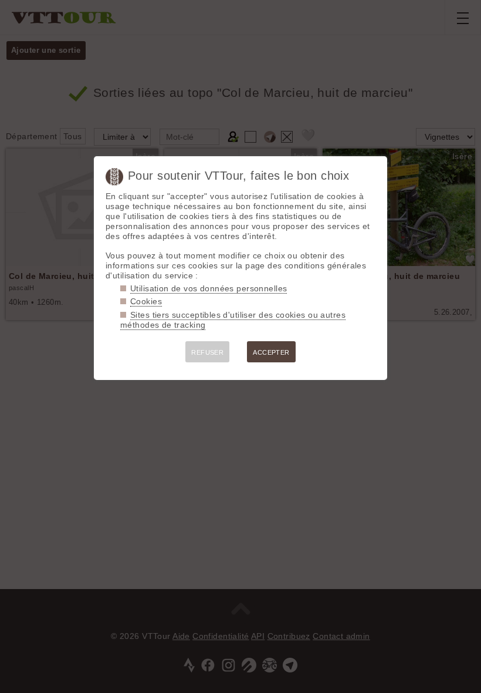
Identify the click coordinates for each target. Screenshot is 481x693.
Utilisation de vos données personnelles (208, 288)
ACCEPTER (271, 352)
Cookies (146, 301)
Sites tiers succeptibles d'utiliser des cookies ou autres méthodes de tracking (232, 319)
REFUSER (207, 352)
